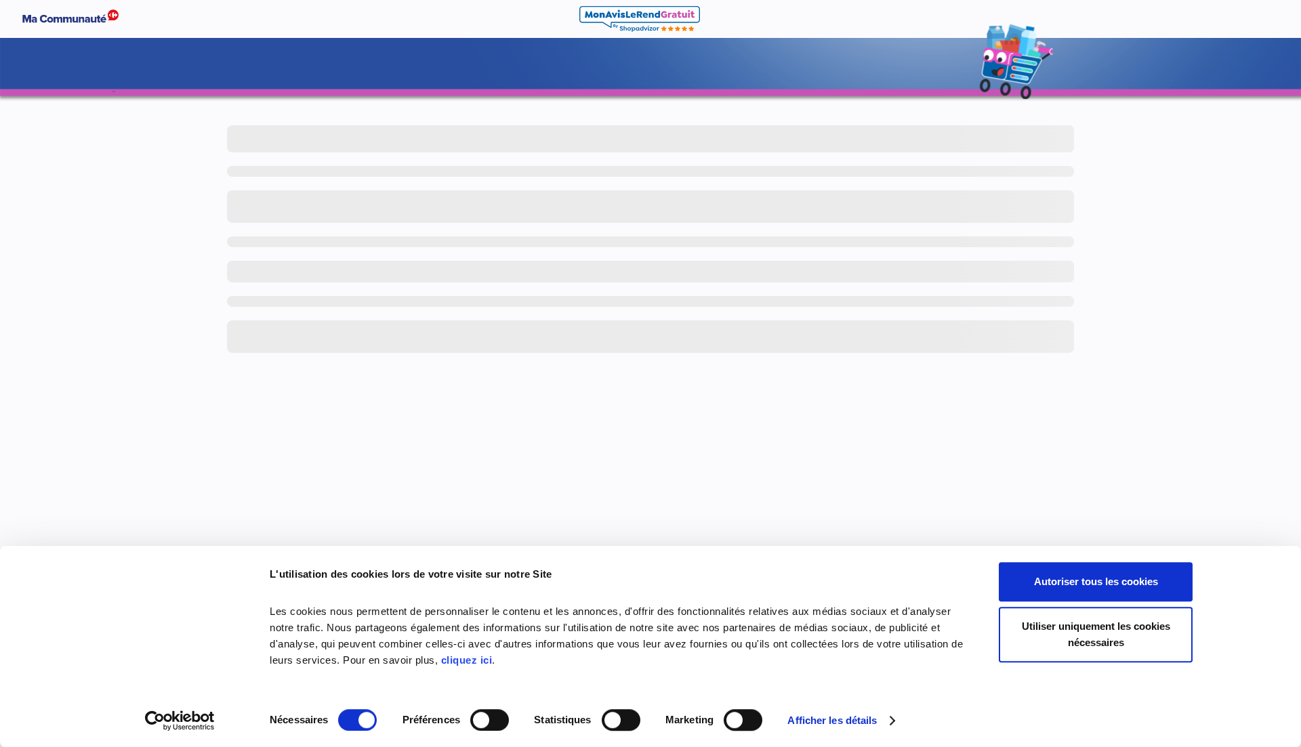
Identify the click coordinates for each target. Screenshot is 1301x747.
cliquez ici (467, 660)
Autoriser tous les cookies (1096, 581)
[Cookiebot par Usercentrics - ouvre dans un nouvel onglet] (180, 720)
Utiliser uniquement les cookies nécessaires (1096, 634)
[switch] (489, 720)
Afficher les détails (832, 720)
